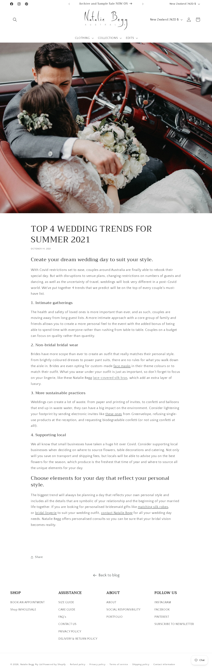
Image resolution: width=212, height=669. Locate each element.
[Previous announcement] (69, 4)
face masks (122, 366)
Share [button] (39, 557)
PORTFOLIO (114, 617)
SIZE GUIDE (66, 602)
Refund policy (78, 664)
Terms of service (119, 664)
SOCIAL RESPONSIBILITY (123, 609)
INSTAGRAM (162, 602)
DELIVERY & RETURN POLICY (77, 638)
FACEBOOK (162, 609)
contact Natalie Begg (117, 513)
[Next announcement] (142, 4)
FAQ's (62, 617)
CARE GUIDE (66, 609)
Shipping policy (140, 664)
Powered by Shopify (54, 664)
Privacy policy (97, 664)
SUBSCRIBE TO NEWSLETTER (174, 624)
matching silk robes (153, 507)
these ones (113, 414)
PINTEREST (161, 617)
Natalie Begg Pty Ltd (31, 664)
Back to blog (109, 575)
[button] (14, 19)
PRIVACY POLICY (69, 631)
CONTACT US (67, 624)
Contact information (164, 664)
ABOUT (111, 602)
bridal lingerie (46, 513)
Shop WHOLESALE (23, 609)
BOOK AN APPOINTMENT (27, 602)
